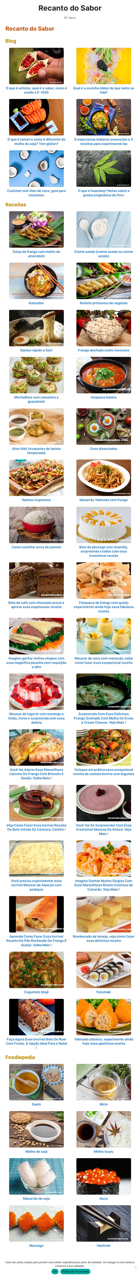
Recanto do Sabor (70, 7)
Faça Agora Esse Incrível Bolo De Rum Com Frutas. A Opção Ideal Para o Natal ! (36, 1043)
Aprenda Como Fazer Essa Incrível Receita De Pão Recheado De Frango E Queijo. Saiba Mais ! (36, 941)
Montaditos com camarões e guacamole (36, 399)
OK (55, 1271)
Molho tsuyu (103, 1151)
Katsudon (36, 303)
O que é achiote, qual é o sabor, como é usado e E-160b (36, 90)
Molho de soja (36, 1151)
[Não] (135, 1267)
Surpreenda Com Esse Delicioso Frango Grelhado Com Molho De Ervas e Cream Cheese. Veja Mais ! (103, 718)
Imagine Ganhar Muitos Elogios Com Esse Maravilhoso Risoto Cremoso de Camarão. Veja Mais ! (103, 885)
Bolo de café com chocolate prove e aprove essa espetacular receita (36, 605)
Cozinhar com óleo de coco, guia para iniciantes (36, 193)
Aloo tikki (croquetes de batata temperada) (36, 451)
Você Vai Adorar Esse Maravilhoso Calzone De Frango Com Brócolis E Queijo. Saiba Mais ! (36, 774)
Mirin (104, 1104)
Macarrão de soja (36, 1198)
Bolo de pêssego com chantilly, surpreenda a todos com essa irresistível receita (103, 551)
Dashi (36, 1104)
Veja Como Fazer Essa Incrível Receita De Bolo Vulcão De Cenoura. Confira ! (36, 827)
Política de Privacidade (75, 1271)
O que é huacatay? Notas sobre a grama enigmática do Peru (103, 193)
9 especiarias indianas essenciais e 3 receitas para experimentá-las (103, 141)
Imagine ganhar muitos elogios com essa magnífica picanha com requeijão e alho (36, 662)
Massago (36, 1245)
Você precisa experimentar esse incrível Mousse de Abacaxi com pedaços (36, 885)
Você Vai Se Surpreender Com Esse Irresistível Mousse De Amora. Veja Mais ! (104, 829)
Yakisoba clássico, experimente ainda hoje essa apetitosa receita (103, 1041)
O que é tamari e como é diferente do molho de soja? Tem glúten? (36, 141)
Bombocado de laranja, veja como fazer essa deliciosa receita (103, 939)
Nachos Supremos (36, 500)
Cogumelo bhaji (36, 992)
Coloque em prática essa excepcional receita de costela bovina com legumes (103, 772)
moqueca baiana (103, 397)
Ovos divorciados (103, 449)
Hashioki (103, 1245)
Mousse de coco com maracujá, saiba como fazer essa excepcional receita (104, 660)
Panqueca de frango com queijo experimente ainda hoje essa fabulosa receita (104, 607)
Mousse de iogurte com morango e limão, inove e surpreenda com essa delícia (36, 718)
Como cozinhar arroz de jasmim (36, 547)
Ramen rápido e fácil (36, 350)
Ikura (104, 1198)
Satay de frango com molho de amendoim (36, 254)
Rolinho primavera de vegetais (104, 303)
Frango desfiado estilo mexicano (103, 350)
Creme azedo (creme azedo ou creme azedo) (103, 254)
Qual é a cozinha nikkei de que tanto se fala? (103, 90)
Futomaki (103, 992)
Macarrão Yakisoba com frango (103, 500)
